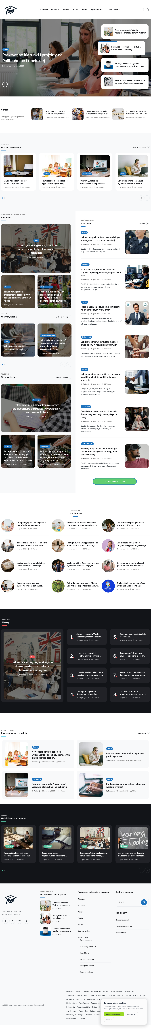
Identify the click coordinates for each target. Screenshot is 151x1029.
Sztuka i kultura (96, 1011)
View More (142, 733)
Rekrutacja (70, 1007)
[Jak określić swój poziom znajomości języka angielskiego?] (108, 545)
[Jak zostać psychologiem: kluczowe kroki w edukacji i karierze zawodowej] (7, 586)
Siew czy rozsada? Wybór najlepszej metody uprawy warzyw (88, 635)
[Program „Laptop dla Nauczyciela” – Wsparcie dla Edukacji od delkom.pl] (95, 166)
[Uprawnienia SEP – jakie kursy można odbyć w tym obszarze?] (78, 114)
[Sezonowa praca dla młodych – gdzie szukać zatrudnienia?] (108, 565)
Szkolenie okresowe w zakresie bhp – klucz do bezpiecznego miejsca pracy (136, 112)
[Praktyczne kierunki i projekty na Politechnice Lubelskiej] (45, 918)
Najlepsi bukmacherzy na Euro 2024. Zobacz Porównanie (131, 584)
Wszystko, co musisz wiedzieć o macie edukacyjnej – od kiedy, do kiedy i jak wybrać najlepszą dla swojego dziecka (82, 524)
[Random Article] (143, 9)
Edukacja (9, 846)
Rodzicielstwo (89, 999)
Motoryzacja (89, 995)
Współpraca (84, 1003)
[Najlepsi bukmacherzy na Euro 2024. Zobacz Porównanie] (108, 586)
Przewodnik (83, 1011)
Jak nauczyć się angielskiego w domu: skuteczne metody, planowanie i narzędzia (93, 854)
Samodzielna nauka (74, 995)
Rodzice (89, 1015)
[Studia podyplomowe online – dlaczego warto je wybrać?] (91, 785)
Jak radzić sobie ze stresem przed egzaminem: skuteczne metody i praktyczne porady (17, 854)
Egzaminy (70, 999)
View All (142, 224)
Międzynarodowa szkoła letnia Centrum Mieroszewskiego (31, 564)
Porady (143, 995)
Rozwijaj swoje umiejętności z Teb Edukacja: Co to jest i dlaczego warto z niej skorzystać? (82, 544)
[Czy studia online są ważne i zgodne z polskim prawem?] (133, 166)
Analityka (85, 265)
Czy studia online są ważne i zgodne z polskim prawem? (130, 182)
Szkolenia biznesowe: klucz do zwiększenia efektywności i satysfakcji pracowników (57, 112)
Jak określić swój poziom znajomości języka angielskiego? (132, 544)
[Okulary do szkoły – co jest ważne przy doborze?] (18, 166)
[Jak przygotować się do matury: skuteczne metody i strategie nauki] (133, 838)
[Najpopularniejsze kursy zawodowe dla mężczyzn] (18, 340)
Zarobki (120, 995)
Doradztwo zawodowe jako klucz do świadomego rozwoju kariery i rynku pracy (99, 414)
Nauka (80, 925)
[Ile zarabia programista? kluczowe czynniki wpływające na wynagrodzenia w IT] (137, 277)
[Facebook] (5, 921)
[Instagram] (26, 921)
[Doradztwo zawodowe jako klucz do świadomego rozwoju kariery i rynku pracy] (137, 419)
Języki (128, 995)
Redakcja (86, 244)
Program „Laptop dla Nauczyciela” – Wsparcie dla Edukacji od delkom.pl (92, 182)
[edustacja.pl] (10, 9)
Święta (80, 1015)
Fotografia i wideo (87, 966)
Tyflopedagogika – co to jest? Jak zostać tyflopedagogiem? (32, 523)
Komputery (87, 174)
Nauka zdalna (71, 1003)
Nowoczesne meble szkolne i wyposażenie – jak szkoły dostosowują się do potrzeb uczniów (54, 182)
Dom (84, 846)
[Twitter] (12, 921)
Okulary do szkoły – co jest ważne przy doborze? (15, 182)
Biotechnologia (87, 444)
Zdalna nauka (101, 995)
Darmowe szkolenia (99, 1003)
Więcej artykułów (140, 147)
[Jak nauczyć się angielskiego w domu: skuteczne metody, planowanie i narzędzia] (36, 248)
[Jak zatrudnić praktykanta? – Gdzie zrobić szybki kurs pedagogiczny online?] (108, 525)
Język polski (71, 1011)
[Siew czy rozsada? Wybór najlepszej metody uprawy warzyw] (45, 905)
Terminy (81, 1019)
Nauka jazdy (96, 991)
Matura (79, 999)
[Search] (147, 9)
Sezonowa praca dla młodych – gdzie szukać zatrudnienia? (131, 564)
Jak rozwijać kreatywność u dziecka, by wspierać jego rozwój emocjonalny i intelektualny (132, 673)
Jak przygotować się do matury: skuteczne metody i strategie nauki (132, 854)
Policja (84, 232)
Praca (135, 995)
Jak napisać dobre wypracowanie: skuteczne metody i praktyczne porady (54, 854)
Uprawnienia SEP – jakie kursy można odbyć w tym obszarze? (97, 112)
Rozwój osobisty (83, 1007)
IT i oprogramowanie (88, 947)
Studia (123, 174)
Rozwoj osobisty (86, 972)
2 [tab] (4, 198)
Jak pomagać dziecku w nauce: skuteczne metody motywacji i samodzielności (132, 654)
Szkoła (47, 174)
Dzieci (8, 174)
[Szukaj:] (132, 902)
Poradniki (81, 905)
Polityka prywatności (124, 926)
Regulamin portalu (123, 920)
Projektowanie (85, 953)
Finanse (112, 995)
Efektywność (86, 337)
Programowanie (86, 940)
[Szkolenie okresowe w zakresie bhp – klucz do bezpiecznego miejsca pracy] (118, 114)
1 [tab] (2, 198)
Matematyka (71, 1015)
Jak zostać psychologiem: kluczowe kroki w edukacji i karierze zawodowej (29, 584)
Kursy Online (83, 937)
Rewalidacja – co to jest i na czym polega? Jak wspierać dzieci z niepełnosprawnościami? (32, 544)
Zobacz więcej (62, 317)
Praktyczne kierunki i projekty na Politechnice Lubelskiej (87, 654)
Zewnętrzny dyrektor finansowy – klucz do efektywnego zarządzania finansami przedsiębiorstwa (89, 692)
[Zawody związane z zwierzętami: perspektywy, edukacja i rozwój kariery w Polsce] (18, 291)
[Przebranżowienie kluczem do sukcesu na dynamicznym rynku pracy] (137, 313)
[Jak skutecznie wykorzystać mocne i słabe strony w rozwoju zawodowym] (137, 346)
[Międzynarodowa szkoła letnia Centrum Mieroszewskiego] (7, 565)
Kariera (84, 302)
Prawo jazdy (129, 991)
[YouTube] (19, 921)
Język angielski (84, 931)
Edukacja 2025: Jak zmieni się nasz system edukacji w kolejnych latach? (83, 564)
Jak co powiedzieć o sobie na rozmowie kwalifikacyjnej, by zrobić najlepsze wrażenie (100, 377)
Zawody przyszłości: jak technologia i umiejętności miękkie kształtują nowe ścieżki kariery (99, 451)
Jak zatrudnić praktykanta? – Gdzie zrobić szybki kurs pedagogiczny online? (130, 524)
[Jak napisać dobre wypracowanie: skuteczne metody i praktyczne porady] (56, 838)
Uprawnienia (71, 1019)
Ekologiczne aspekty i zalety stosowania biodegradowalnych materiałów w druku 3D (133, 635)
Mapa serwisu (121, 933)
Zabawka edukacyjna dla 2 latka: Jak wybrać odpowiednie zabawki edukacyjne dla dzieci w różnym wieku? (82, 584)
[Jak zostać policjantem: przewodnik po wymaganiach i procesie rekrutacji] (137, 242)
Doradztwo (86, 406)
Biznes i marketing (87, 959)
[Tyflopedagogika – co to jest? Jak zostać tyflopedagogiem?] (7, 525)
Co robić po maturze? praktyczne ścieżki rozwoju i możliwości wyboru (133, 692)
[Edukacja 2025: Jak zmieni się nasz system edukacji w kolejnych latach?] (58, 565)
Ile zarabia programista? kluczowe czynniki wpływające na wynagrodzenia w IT (101, 272)
